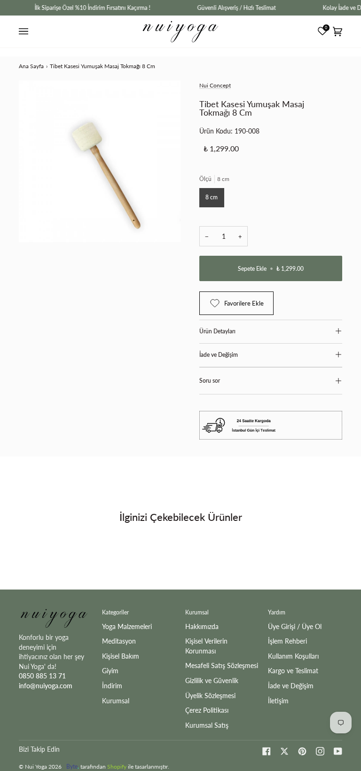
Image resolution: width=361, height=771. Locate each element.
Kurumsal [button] (197, 612)
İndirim (112, 686)
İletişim (278, 701)
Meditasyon (119, 641)
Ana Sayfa (31, 66)
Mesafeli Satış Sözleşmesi (221, 665)
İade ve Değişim (218, 354)
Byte (72, 766)
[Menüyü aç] (25, 31)
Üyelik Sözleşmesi (210, 696)
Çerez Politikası (206, 710)
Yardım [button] (276, 612)
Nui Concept (215, 85)
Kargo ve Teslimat (293, 671)
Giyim (110, 671)
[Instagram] (320, 751)
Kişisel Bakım (120, 656)
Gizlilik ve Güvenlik (211, 680)
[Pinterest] (302, 751)
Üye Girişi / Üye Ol (295, 626)
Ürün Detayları (217, 331)
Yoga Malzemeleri (127, 626)
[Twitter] (284, 751)
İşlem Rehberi (287, 641)
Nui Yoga (36, 766)
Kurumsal (115, 701)
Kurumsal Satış (206, 725)
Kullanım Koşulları (293, 656)
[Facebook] (266, 751)
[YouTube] (338, 751)
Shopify (116, 766)
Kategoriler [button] (115, 612)
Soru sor (209, 380)
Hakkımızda (202, 626)
